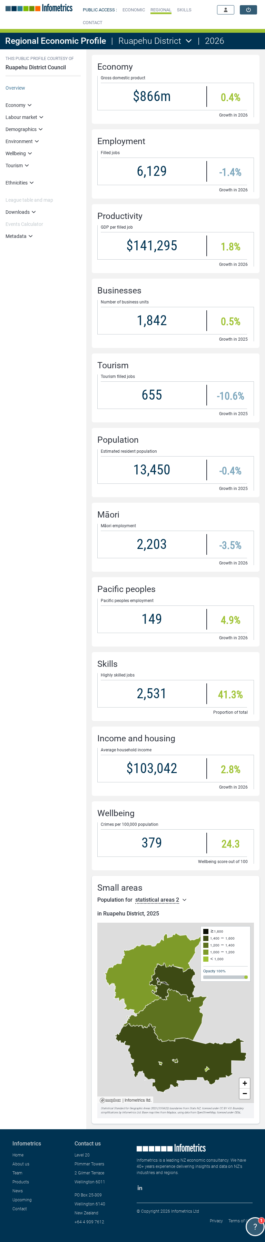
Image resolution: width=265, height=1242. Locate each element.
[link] (248, 10)
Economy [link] (16, 105)
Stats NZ (194, 1108)
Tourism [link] (14, 165)
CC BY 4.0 (225, 1108)
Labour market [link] (21, 117)
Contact (19, 1208)
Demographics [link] (21, 129)
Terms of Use (240, 1221)
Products (20, 1182)
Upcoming (22, 1200)
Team (17, 1173)
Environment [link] (19, 141)
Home (17, 1155)
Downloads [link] (18, 212)
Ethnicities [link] (17, 183)
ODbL (237, 1112)
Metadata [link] (16, 236)
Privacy (216, 1221)
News (17, 1191)
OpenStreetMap (206, 1112)
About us (20, 1164)
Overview (15, 88)
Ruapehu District (149, 41)
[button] (134, 9)
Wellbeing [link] (16, 153)
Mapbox (110, 1101)
